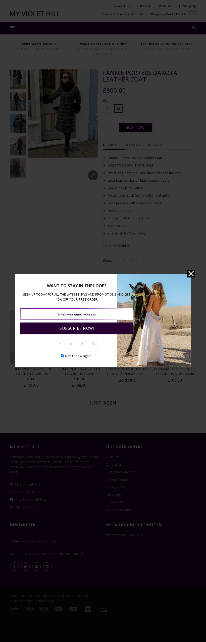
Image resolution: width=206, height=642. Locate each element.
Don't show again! (78, 355)
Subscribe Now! (77, 328)
